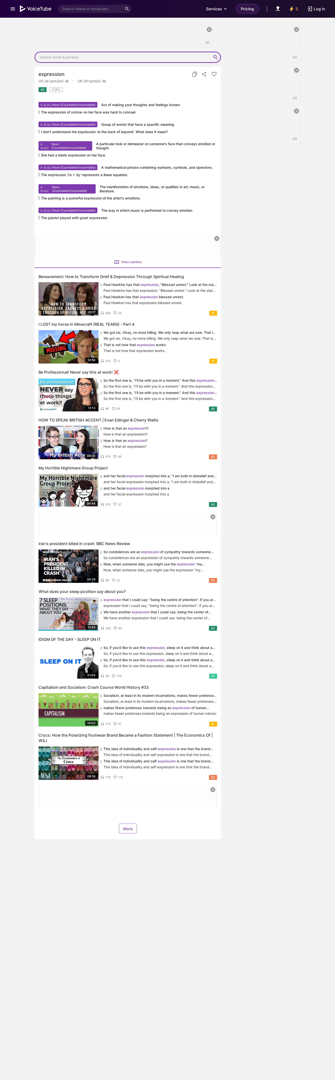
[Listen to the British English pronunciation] (104, 81)
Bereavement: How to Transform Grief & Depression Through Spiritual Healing (111, 276)
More (128, 828)
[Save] (214, 74)
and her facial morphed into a (136, 488)
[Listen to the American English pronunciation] (67, 81)
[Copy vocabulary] (194, 74)
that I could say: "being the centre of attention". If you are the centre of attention (159, 600)
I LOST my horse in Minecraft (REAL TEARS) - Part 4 (86, 324)
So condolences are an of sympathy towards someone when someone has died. (157, 552)
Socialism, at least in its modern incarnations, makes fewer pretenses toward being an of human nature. (159, 695)
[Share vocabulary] (204, 74)
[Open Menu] (13, 9)
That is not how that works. (135, 345)
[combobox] (90, 9)
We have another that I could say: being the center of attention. (155, 612)
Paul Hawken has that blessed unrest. (143, 297)
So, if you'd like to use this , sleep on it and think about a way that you (157, 647)
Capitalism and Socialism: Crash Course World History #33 (94, 687)
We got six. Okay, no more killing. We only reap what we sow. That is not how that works (159, 332)
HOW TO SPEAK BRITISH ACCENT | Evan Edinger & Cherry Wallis (98, 420)
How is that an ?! (125, 428)
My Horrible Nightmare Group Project (73, 467)
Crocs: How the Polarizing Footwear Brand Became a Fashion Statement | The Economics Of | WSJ (126, 738)
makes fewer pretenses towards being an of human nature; (154, 708)
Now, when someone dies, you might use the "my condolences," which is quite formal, (152, 564)
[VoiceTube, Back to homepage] (36, 9)
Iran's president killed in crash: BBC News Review (84, 543)
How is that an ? (125, 440)
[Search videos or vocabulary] (127, 8)
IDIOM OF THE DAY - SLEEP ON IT (70, 639)
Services (214, 8)
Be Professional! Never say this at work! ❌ (79, 372)
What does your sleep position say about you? (82, 591)
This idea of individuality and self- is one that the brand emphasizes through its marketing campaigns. (156, 749)
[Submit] (216, 57)
